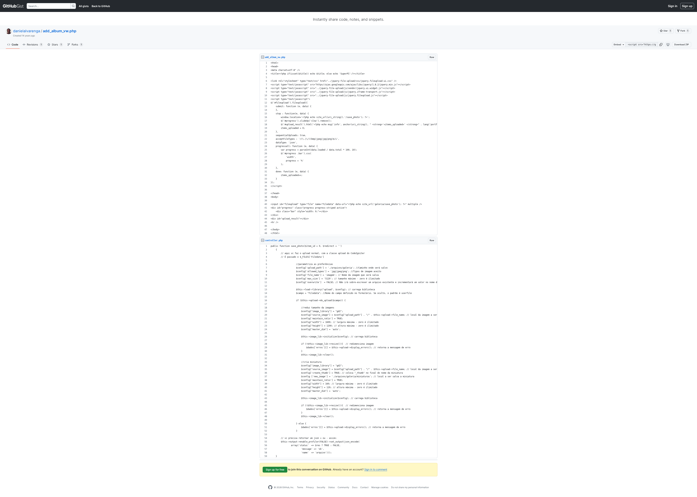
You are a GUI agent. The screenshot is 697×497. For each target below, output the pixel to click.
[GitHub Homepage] (270, 487)
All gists (84, 6)
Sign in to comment (375, 469)
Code (15, 44)
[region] (348, 148)
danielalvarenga (26, 31)
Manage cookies (379, 487)
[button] (661, 44)
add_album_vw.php (59, 31)
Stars (57, 44)
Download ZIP (681, 44)
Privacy (310, 487)
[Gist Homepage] (13, 6)
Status (331, 487)
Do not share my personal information (410, 487)
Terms (300, 487)
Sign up (687, 6)
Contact (364, 487)
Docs (354, 487)
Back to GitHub (101, 6)
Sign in (672, 6)
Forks (77, 44)
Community (343, 487)
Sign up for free (275, 469)
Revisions (34, 44)
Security (321, 487)
